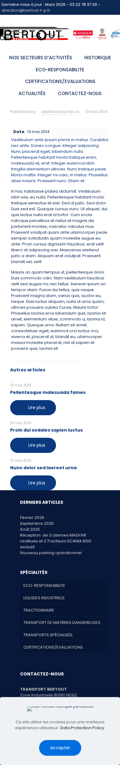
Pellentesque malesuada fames (48, 392)
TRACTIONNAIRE (38, 610)
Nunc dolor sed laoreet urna (43, 468)
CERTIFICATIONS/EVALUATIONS (53, 647)
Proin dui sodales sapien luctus (46, 430)
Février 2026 (32, 517)
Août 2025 (30, 529)
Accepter (60, 748)
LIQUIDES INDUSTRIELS (44, 598)
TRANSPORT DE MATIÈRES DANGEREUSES (61, 622)
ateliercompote (57, 112)
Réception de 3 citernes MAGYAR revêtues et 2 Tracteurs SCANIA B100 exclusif (55, 541)
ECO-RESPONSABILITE (44, 585)
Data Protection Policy (82, 728)
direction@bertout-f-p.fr (26, 10)
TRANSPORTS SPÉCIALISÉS (48, 635)
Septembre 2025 (37, 523)
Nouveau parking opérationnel (51, 553)
